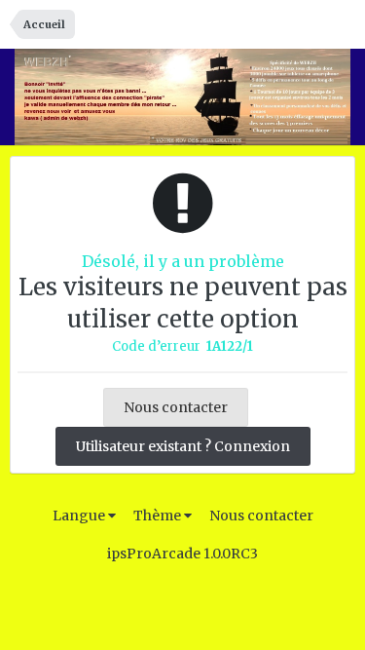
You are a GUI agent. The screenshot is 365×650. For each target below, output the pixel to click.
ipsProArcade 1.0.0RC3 (182, 553)
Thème (158, 515)
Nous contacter (176, 407)
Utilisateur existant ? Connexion (183, 446)
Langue (80, 515)
